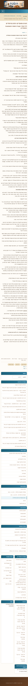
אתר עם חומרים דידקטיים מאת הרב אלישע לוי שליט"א (15, 541)
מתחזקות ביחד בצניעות (20, 529)
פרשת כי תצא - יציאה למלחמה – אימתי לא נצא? (15, 403)
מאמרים (24, 473)
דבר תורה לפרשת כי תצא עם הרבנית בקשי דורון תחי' (14, 398)
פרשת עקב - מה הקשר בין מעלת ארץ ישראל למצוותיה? (16, 434)
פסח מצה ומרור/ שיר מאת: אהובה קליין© (21, 621)
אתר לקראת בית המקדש (20, 535)
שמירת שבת (8, 575)
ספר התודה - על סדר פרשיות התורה (18, 464)
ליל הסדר (17, 364)
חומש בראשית (22, 510)
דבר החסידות (8, 567)
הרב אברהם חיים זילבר (7, 571)
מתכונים (24, 456)
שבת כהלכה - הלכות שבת (20, 532)
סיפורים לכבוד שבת (21, 462)
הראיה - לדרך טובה (21, 421)
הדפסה (23, 32)
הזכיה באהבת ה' (22, 430)
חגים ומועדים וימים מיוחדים (19, 497)
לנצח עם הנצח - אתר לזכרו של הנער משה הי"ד (15, 545)
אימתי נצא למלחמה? (21, 401)
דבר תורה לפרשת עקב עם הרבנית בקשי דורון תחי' (15, 427)
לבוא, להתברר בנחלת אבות (20, 395)
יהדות (24, 500)
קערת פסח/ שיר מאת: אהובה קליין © (21, 615)
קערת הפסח (11, 364)
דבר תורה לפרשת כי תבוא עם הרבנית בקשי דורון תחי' (14, 387)
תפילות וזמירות (22, 476)
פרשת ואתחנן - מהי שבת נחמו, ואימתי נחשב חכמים (14, 437)
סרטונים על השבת (22, 467)
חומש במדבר (23, 519)
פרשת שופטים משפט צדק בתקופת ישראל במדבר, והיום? (14, 413)
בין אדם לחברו (22, 503)
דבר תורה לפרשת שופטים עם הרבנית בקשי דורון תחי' (14, 406)
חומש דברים (23, 522)
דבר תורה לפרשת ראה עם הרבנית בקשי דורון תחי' (15, 424)
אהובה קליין (24, 364)
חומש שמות (23, 513)
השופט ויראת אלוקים (21, 409)
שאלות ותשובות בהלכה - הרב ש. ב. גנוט (17, 492)
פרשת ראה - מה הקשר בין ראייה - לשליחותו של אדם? (15, 417)
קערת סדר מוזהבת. (22, 638)
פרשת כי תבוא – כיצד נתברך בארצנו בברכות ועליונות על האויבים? (14, 391)
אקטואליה (23, 548)
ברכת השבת (23, 537)
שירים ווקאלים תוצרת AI (20, 446)
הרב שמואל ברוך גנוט (7, 564)
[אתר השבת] (14, 4)
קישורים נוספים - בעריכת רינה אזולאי (17, 551)
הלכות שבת (23, 489)
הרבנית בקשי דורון (7, 578)
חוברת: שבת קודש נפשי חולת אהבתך (17, 453)
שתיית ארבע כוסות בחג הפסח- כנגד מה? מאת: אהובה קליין (21, 608)
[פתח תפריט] (2, 11)
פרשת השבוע (23, 479)
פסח (13, 358)
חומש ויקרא (23, 516)
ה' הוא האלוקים (22, 440)
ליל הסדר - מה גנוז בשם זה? (21, 633)
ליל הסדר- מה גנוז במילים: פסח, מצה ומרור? (20, 628)
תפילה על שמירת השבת (20, 384)
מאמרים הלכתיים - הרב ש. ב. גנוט (18, 494)
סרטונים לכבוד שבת (21, 482)
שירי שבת (24, 470)
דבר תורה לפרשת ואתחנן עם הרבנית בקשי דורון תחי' (14, 443)
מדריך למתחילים (22, 459)
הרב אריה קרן (8, 584)
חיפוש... (24, 377)
